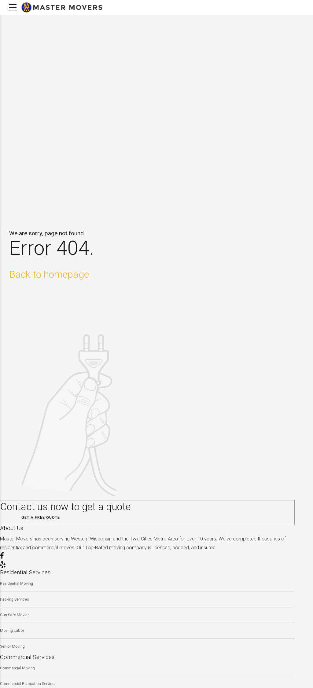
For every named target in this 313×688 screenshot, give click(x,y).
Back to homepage (49, 274)
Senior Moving (12, 646)
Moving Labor (12, 630)
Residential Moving (16, 583)
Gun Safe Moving (15, 615)
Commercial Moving (17, 668)
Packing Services (14, 599)
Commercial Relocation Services (28, 683)
